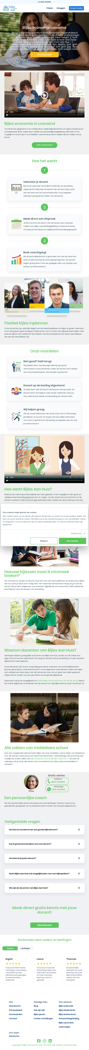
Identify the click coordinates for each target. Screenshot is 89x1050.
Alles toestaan (72, 541)
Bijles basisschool (67, 1014)
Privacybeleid (15, 1010)
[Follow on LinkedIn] (50, 1041)
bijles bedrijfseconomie (40, 758)
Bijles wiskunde (66, 1006)
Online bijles (64, 1027)
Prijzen (49, 8)
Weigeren (44, 541)
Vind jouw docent (44, 145)
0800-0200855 (45, 2)
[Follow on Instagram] (44, 1041)
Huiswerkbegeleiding (69, 1018)
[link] (10, 8)
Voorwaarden (15, 1014)
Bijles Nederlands (67, 1010)
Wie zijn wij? (39, 1010)
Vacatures (14, 1036)
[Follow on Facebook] (38, 1041)
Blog (36, 1006)
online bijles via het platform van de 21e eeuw (58, 680)
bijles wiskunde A (61, 758)
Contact (13, 1018)
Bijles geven (39, 1014)
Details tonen (76, 533)
